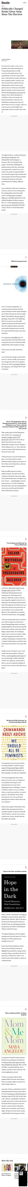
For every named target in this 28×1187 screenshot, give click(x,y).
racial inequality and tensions (15, 656)
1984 (20, 362)
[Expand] (20, 1172)
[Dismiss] (25, 1172)
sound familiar (15, 481)
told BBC (22, 614)
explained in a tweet (12, 1072)
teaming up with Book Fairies (16, 1094)
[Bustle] (6, 2)
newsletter (8, 773)
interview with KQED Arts (12, 337)
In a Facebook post (16, 924)
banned (16, 160)
